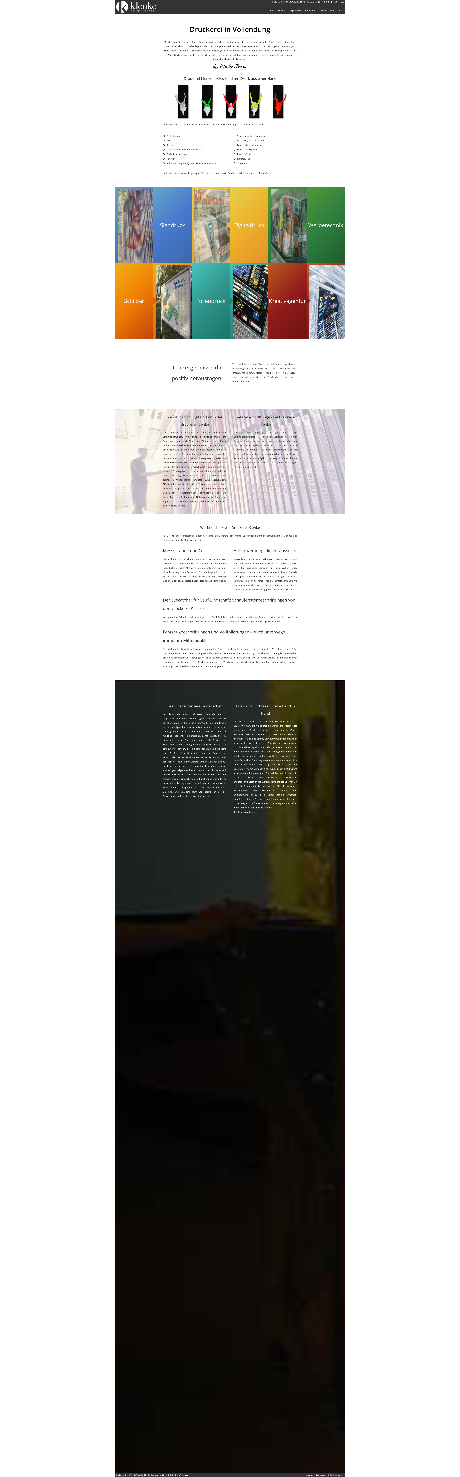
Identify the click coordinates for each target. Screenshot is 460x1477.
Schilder (134, 300)
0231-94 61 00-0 (323, 2)
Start (272, 10)
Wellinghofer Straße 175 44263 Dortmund (299, 2)
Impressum (309, 1475)
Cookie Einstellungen (335, 1475)
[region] (134, 229)
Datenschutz (320, 1475)
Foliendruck (210, 300)
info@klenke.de (338, 2)
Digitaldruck (295, 10)
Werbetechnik (311, 10)
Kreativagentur (328, 10)
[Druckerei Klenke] (136, 12)
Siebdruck (282, 10)
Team (340, 10)
